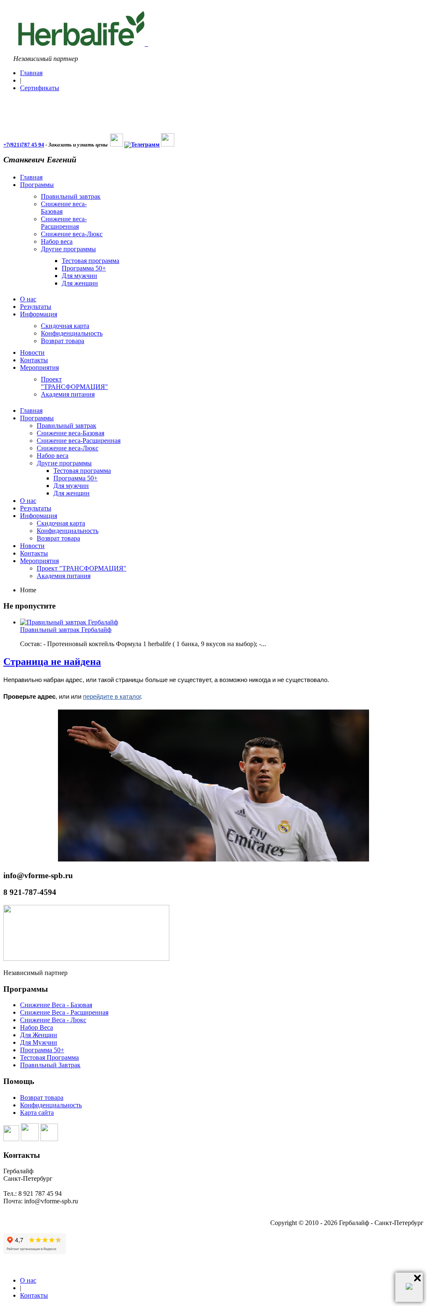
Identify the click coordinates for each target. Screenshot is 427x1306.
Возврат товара (41, 1097)
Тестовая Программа (49, 1057)
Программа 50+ (42, 1049)
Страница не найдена (52, 661)
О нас (28, 1280)
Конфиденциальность (51, 1105)
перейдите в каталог (112, 696)
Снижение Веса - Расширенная (64, 1012)
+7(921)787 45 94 (23, 144)
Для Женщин (38, 1034)
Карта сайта (37, 1112)
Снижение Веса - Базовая (56, 1004)
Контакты (34, 1295)
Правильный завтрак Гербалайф (65, 629)
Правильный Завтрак (50, 1065)
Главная (31, 72)
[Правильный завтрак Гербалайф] (69, 622)
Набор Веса (36, 1027)
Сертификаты (39, 87)
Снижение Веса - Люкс (53, 1019)
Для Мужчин (38, 1042)
